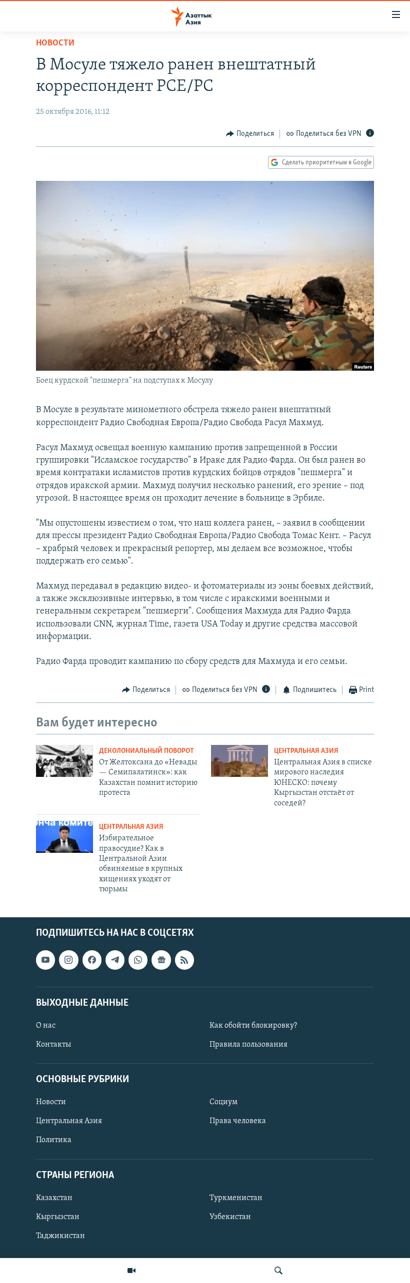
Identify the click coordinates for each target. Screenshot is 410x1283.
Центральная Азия (306, 751)
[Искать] (279, 1270)
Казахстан (54, 1198)
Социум (224, 1103)
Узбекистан (230, 1217)
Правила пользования (249, 1045)
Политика (54, 1141)
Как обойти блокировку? (253, 1026)
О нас (46, 1026)
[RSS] (184, 960)
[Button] (250, 133)
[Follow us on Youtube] (45, 960)
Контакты (53, 1045)
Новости (55, 43)
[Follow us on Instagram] (68, 960)
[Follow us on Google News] (161, 960)
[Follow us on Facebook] (92, 960)
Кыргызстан (58, 1217)
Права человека (238, 1122)
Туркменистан (236, 1198)
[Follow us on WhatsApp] (138, 960)
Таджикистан (60, 1236)
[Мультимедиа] (131, 1270)
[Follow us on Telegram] (115, 960)
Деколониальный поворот (146, 751)
